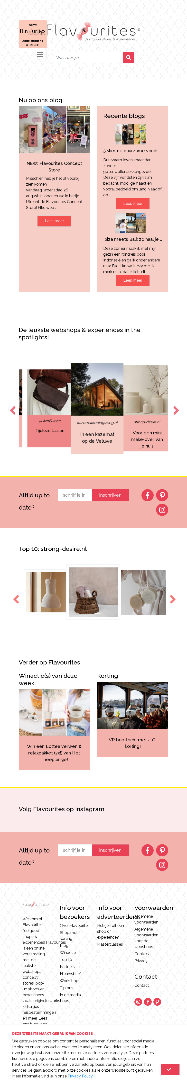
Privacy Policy (80, 1076)
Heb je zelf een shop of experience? (110, 931)
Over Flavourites (75, 925)
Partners (67, 966)
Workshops (70, 980)
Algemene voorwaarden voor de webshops (146, 938)
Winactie (68, 952)
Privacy (141, 961)
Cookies (141, 953)
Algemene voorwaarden (146, 919)
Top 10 (66, 959)
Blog (64, 945)
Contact (141, 985)
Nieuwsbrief (70, 973)
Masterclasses (110, 944)
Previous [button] (11, 406)
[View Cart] (170, 1069)
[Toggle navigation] (40, 54)
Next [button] (175, 406)
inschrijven (110, 495)
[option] (46, 408)
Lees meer (54, 221)
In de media (70, 995)
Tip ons (66, 988)
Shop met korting (69, 935)
